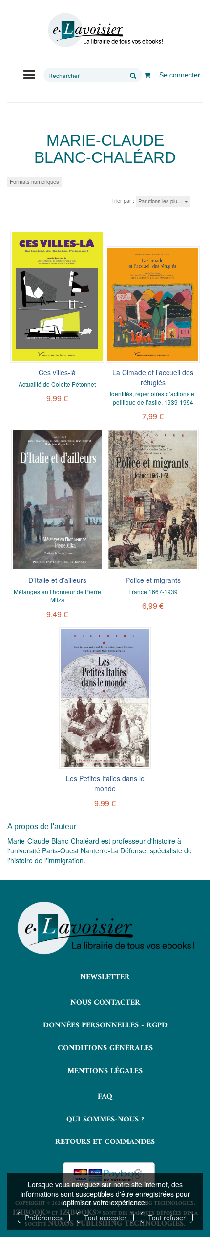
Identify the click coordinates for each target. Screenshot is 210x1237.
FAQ (105, 1096)
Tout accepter (105, 1217)
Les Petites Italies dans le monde (105, 783)
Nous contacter (105, 1002)
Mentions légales (105, 1071)
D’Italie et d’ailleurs (57, 580)
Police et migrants (153, 580)
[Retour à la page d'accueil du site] (105, 30)
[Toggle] (29, 73)
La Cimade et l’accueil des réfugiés (152, 377)
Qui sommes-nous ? (105, 1119)
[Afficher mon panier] (147, 74)
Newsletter (105, 977)
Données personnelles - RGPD (105, 1025)
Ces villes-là (57, 372)
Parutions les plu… (161, 201)
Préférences (44, 1217)
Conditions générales (105, 1048)
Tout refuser (167, 1217)
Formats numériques (34, 181)
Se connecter (179, 74)
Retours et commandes (105, 1142)
